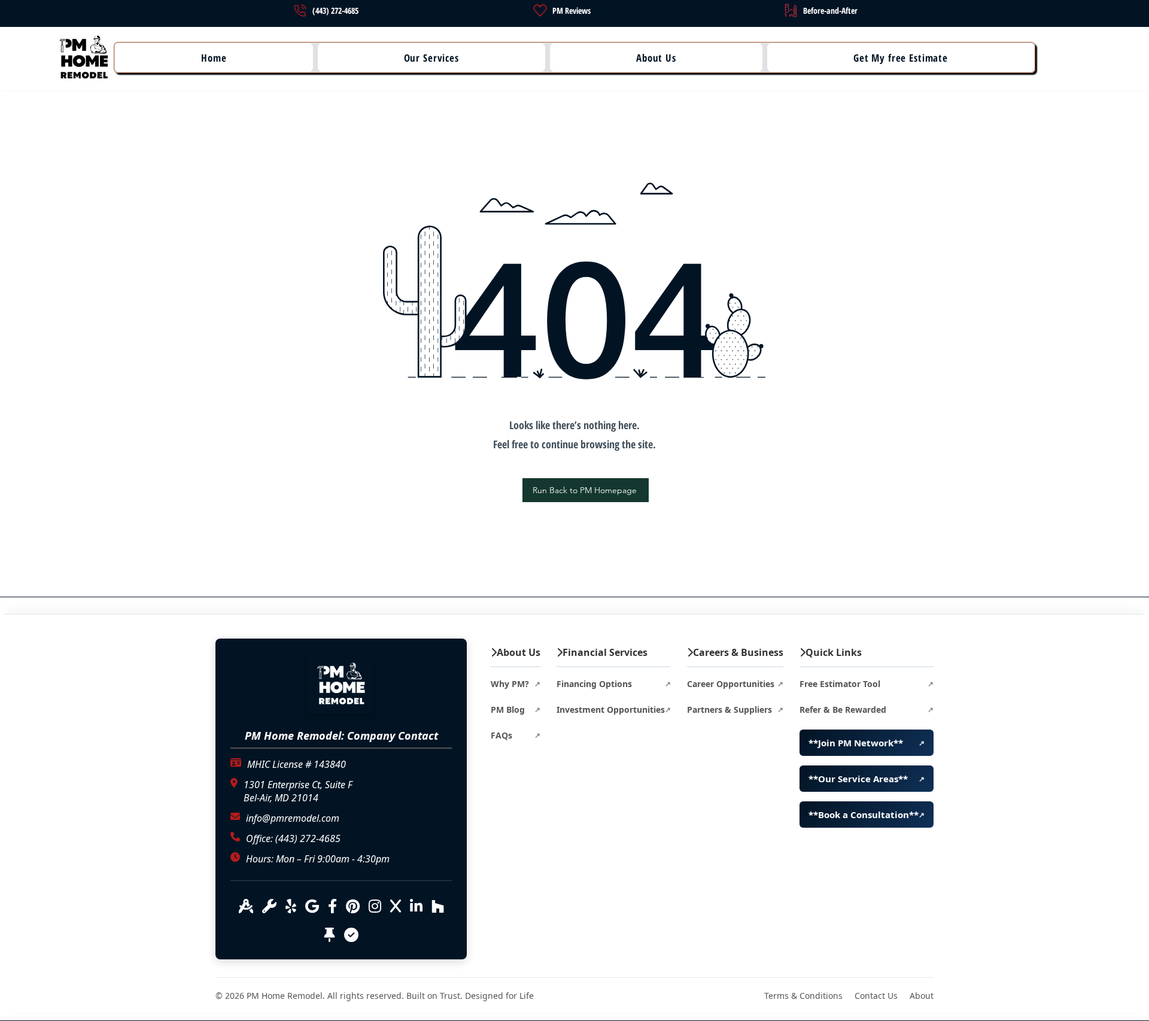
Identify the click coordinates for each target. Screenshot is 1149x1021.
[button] (214, 57)
